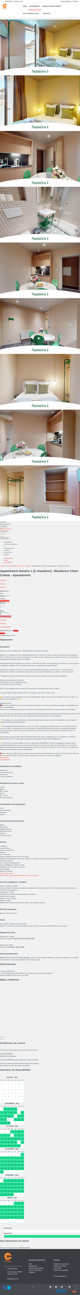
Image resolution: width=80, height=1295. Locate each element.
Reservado (8, 1228)
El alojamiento (8, 558)
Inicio (25, 6)
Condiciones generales (61, 1264)
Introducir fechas (5, 616)
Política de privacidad (61, 1270)
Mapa (6, 560)
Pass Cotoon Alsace (31, 13)
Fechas (2, 596)
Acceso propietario (65, 1)
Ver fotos (4, 526)
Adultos (3, 603)
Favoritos (75, 1)
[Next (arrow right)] (3, 536)
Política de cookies (60, 1266)
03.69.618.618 (12, 1269)
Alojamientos (34, 6)
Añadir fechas (4, 601)
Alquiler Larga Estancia (51, 6)
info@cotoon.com (13, 1279)
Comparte (4, 531)
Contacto (46, 13)
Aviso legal (57, 1268)
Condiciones (8, 562)
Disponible (8, 1233)
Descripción (5, 538)
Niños (2, 611)
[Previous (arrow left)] (1, 536)
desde (2, 591)
